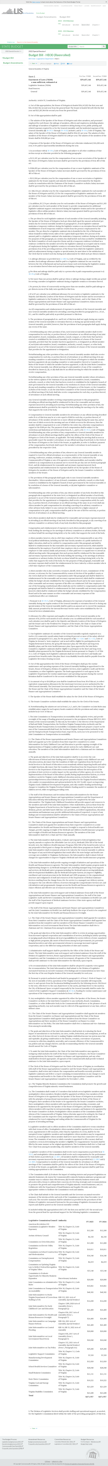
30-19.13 (44, 601)
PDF (63, 63)
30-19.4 (84, 130)
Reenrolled (85, 25)
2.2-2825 (32, 1162)
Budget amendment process (36, 1442)
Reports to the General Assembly (27, 42)
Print (57, 63)
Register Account (96, 5)
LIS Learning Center (66, 5)
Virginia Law (11, 42)
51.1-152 (91, 638)
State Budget (40, 13)
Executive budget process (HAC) (11, 1444)
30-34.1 (72, 991)
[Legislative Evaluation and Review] (36, 63)
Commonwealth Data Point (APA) (12, 1446)
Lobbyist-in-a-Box (57, 1461)
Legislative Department (45, 59)
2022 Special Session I (12, 51)
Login (104, 5)
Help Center (36, 2)
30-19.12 (87, 430)
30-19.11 (50, 130)
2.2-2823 (63, 259)
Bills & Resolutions (28, 13)
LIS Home (47, 1461)
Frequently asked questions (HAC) (38, 1444)
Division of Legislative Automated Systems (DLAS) (79, 1464)
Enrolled (76, 25)
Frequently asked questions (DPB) (12, 1448)
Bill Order (32, 59)
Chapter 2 (95, 25)
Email (70, 63)
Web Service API (96, 1442)
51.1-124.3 (80, 638)
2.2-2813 (56, 1157)
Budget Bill (65, 17)
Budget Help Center (86, 1444)
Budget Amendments (46, 17)
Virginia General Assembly (51, 5)
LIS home (86, 5)
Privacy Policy (78, 5)
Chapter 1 (95, 35)
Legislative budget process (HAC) (12, 1442)
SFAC (71, 1442)
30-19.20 (64, 130)
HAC (68, 1442)
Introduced (66, 25)
